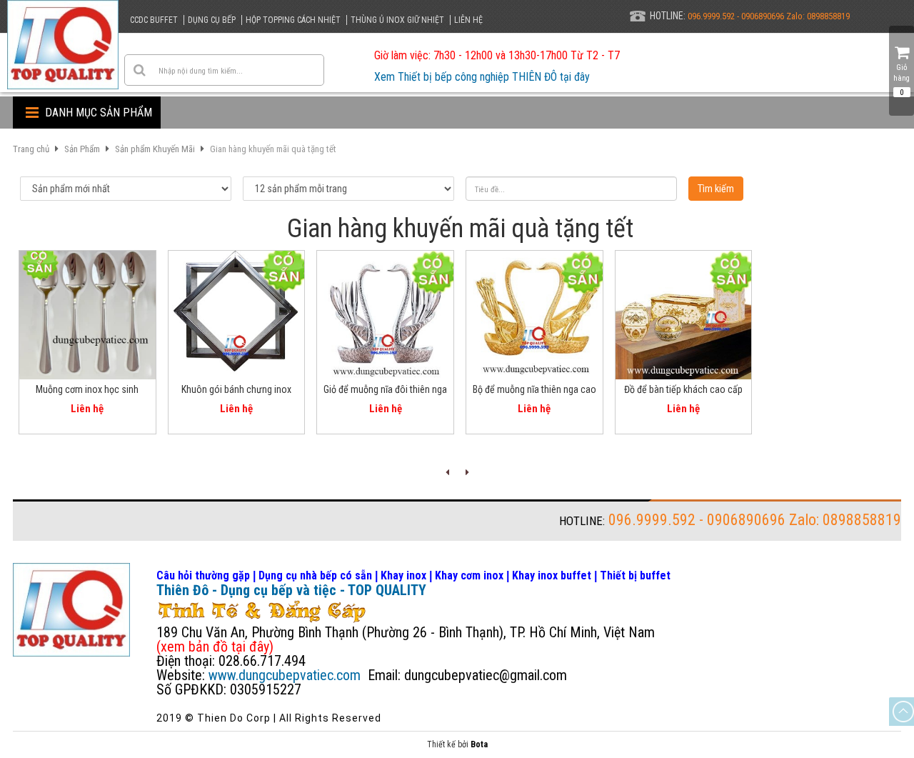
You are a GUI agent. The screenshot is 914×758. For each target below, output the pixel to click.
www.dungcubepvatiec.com (285, 675)
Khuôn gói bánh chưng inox (236, 389)
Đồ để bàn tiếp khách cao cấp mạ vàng (683, 391)
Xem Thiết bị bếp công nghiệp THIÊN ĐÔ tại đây (482, 77)
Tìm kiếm (716, 188)
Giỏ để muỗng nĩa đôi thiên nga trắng (385, 391)
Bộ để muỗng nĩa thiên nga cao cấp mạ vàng (534, 391)
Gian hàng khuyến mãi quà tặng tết (273, 149)
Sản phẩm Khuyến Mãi (155, 149)
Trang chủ (31, 149)
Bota (479, 744)
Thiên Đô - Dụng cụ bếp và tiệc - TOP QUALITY (291, 590)
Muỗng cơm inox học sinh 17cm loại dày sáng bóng (87, 391)
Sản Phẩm (82, 149)
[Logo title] (63, 44)
